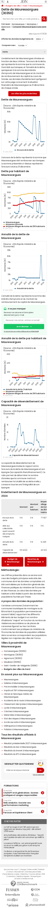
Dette (5, 52)
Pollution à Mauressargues (16, 729)
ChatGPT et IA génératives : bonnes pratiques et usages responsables (20, 793)
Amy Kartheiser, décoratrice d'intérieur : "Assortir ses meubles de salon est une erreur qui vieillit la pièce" (24, 837)
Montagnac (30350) (13, 655)
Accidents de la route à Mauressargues (22, 700)
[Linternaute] (12, 895)
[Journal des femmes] (12, 889)
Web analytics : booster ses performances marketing (17, 803)
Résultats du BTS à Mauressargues (20, 754)
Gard (25, 6)
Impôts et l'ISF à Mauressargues (19, 690)
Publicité (41, 869)
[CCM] (35, 889)
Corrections (11, 876)
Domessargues (18, 24)
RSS (43, 874)
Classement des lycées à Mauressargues (23, 704)
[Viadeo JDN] (35, 899)
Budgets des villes (13, 6)
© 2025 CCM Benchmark (24, 878)
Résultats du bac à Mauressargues (20, 747)
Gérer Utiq (24, 874)
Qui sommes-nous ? (11, 869)
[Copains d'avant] (12, 899)
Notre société (32, 869)
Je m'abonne (22, 326)
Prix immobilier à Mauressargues (19, 687)
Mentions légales (23, 876)
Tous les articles (35, 874)
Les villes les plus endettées (24, 93)
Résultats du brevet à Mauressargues (21, 750)
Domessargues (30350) (15, 651)
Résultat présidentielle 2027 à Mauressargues (25, 743)
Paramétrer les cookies (11, 874)
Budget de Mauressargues (13, 561)
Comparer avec (8, 45)
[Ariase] (12, 905)
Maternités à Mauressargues (17, 715)
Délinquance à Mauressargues (18, 726)
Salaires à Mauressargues (16, 683)
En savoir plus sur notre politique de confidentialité (21, 331)
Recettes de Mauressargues (34, 561)
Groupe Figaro (36, 876)
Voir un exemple (38, 774)
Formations (11, 786)
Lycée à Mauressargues (15, 708)
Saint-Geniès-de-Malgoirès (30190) (20, 665)
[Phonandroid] (35, 905)
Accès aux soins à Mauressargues (19, 722)
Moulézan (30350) (12, 662)
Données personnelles (33, 872)
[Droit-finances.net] (35, 894)
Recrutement (19, 872)
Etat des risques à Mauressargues (19, 718)
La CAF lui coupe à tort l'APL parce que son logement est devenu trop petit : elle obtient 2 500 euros (22, 829)
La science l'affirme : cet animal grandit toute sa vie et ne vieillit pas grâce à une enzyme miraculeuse (23, 845)
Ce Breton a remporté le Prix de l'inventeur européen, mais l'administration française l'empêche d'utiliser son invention (21, 853)
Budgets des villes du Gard (17, 669)
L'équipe (23, 869)
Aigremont (5, 27)
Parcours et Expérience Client (17, 812)
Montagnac (32, 24)
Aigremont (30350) (13, 658)
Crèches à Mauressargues (16, 711)
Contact (10, 872)
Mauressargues (36, 6)
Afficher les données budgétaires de (17, 39)
